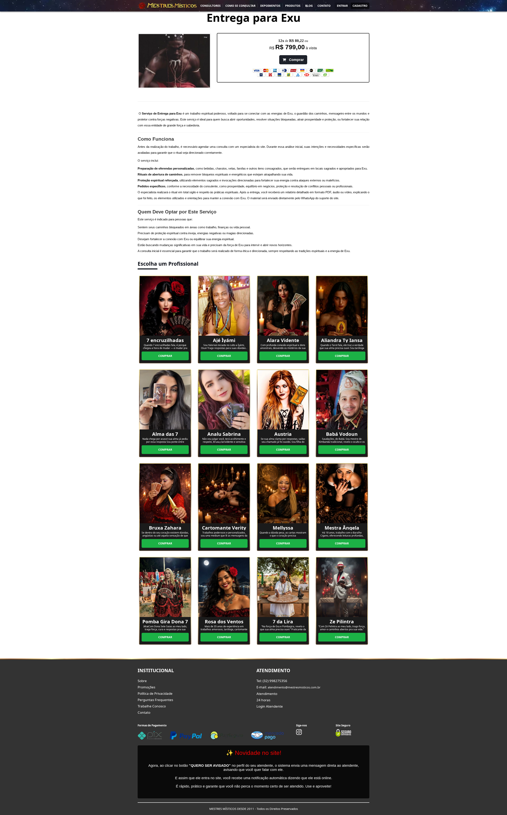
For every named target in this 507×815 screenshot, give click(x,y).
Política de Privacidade (155, 693)
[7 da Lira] (283, 587)
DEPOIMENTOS (270, 6)
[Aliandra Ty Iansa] (341, 305)
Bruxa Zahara (165, 527)
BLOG (309, 6)
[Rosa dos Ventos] (224, 587)
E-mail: (288, 687)
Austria (283, 433)
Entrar (342, 6)
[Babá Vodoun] (341, 399)
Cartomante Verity (224, 527)
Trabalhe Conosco (152, 706)
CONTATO (324, 6)
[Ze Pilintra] (341, 587)
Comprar (296, 60)
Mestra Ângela (342, 527)
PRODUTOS (292, 6)
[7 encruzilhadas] (165, 305)
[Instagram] (299, 733)
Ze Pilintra (342, 621)
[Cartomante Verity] (224, 493)
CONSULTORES (210, 6)
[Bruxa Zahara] (165, 493)
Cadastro (360, 6)
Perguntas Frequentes (155, 699)
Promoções (146, 687)
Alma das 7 (165, 433)
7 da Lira (283, 621)
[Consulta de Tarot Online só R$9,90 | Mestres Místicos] (167, 5)
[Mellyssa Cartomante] (283, 493)
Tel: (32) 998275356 (271, 681)
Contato (144, 712)
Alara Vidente (283, 340)
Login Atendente (269, 706)
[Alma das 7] (165, 399)
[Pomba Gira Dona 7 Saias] (165, 587)
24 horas (263, 700)
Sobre (142, 681)
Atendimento (266, 693)
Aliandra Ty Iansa (342, 340)
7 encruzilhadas (165, 340)
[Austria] (283, 399)
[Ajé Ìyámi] (224, 305)
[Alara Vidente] (283, 305)
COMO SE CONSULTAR (240, 6)
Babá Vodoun (342, 433)
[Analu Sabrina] (224, 399)
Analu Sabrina (224, 433)
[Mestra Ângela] (341, 493)
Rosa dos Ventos (224, 621)
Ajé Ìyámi (224, 340)
